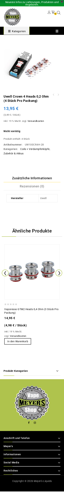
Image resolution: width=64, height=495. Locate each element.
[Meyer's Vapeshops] (12, 16)
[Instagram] (35, 423)
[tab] (32, 178)
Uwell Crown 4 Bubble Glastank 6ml (58, 95)
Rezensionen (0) (32, 186)
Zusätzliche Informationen (32, 178)
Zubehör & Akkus (14, 153)
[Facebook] (29, 423)
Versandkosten (36, 121)
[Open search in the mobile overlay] (58, 12)
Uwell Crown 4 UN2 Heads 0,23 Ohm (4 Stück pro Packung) (53, 95)
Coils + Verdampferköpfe (35, 149)
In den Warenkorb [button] (17, 341)
